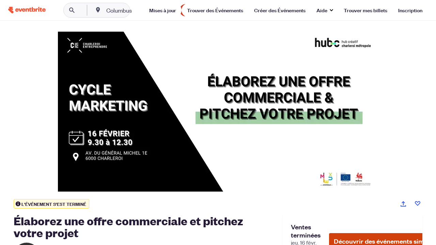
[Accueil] (27, 10)
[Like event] (417, 203)
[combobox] (141, 10)
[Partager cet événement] (403, 204)
